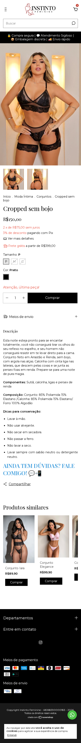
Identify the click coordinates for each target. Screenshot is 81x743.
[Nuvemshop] (41, 718)
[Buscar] (73, 23)
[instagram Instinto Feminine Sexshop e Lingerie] (41, 642)
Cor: (10, 270)
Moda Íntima (23, 196)
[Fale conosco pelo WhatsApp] (72, 715)
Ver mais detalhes (20, 238)
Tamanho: (11, 255)
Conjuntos (44, 196)
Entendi (12, 735)
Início (7, 196)
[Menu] (6, 9)
